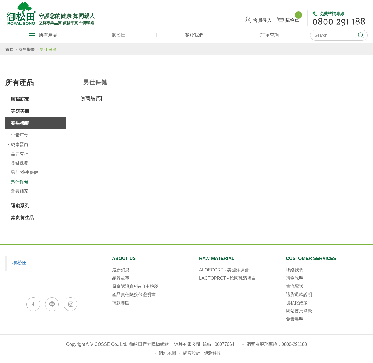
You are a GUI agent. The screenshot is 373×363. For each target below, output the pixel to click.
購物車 (292, 18)
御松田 (119, 35)
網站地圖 (167, 353)
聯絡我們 (294, 270)
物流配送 (294, 286)
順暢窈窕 (20, 99)
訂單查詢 (269, 35)
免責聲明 (294, 319)
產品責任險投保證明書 (134, 294)
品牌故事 (120, 278)
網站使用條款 (299, 311)
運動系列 (20, 205)
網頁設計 (191, 353)
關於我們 (194, 35)
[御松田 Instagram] (70, 304)
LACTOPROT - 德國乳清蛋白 (227, 278)
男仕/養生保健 (24, 172)
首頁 (9, 49)
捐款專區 (120, 302)
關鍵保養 (19, 163)
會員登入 (262, 20)
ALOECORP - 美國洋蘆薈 (224, 270)
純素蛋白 (19, 144)
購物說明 (294, 278)
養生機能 (27, 49)
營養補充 (19, 191)
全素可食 (19, 135)
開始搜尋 (361, 35)
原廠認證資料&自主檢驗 (135, 286)
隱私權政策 (297, 302)
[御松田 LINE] (52, 304)
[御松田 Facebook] (33, 304)
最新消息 (120, 270)
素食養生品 (22, 217)
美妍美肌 (20, 111)
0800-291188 (294, 344)
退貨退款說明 (299, 294)
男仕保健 (48, 49)
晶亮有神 (19, 153)
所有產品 (48, 35)
